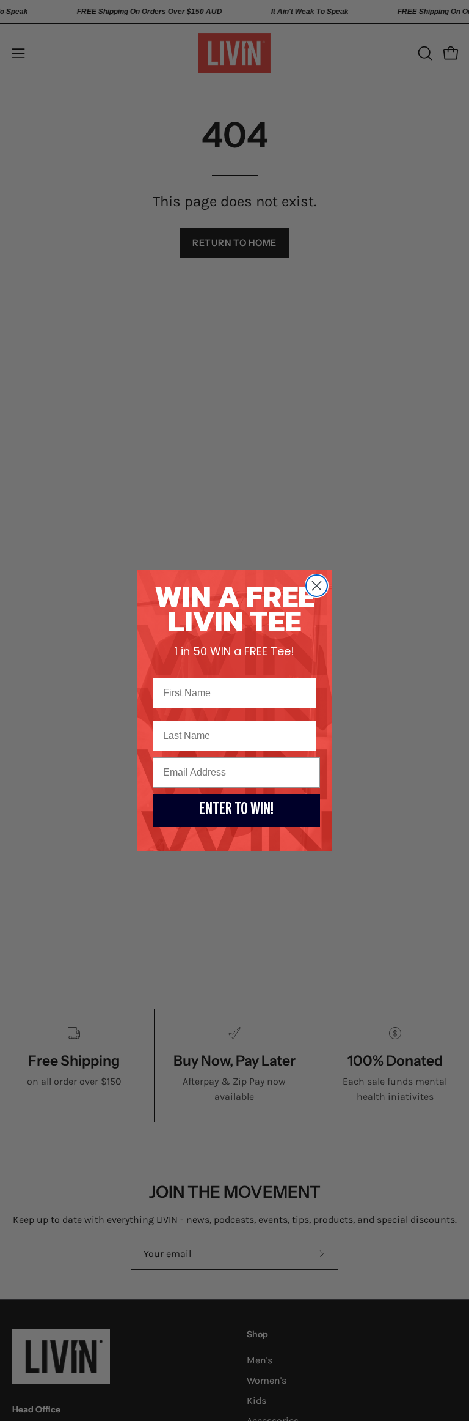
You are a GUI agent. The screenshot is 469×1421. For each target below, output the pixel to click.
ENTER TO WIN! (236, 810)
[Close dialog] (316, 585)
